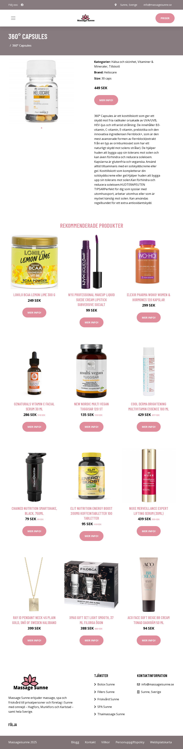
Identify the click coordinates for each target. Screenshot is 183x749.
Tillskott (114, 66)
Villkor (105, 742)
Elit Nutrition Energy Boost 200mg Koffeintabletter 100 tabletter (91, 513)
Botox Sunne (106, 684)
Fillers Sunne (106, 692)
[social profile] (22, 4)
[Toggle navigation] (13, 18)
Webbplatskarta (161, 742)
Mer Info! (106, 100)
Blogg (75, 742)
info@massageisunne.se (158, 4)
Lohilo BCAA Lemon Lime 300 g (34, 294)
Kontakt (90, 742)
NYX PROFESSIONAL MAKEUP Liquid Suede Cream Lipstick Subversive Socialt (91, 299)
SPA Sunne (104, 707)
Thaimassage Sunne (111, 714)
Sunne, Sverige (128, 4)
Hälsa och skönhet (123, 62)
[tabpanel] (41, 91)
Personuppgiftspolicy (130, 742)
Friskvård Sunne (108, 699)
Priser (165, 18)
